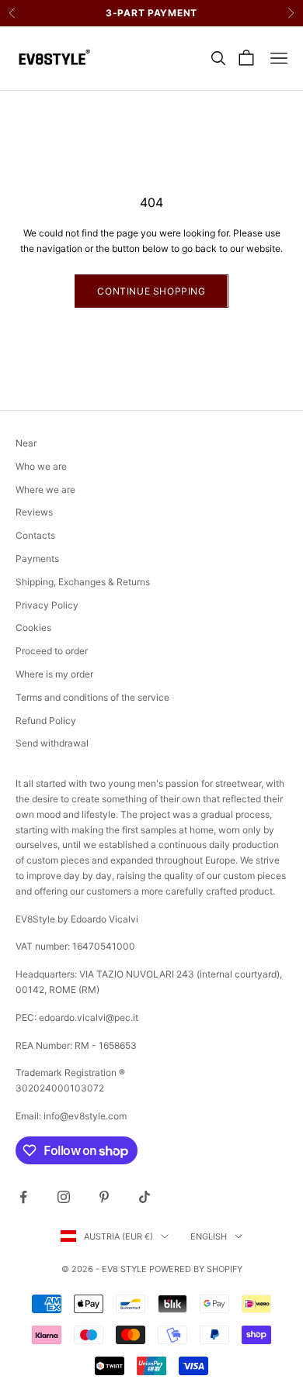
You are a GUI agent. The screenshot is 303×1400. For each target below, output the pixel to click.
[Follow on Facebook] (23, 1197)
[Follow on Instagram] (63, 1197)
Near (26, 443)
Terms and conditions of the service (92, 697)
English (208, 1236)
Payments (37, 558)
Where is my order (54, 674)
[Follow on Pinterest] (104, 1197)
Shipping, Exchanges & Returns (83, 582)
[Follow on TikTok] (144, 1197)
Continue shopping (151, 291)
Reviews (34, 512)
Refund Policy (46, 720)
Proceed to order (52, 651)
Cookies (33, 627)
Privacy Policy (47, 605)
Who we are (41, 466)
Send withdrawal (52, 743)
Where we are (45, 489)
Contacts (35, 535)
